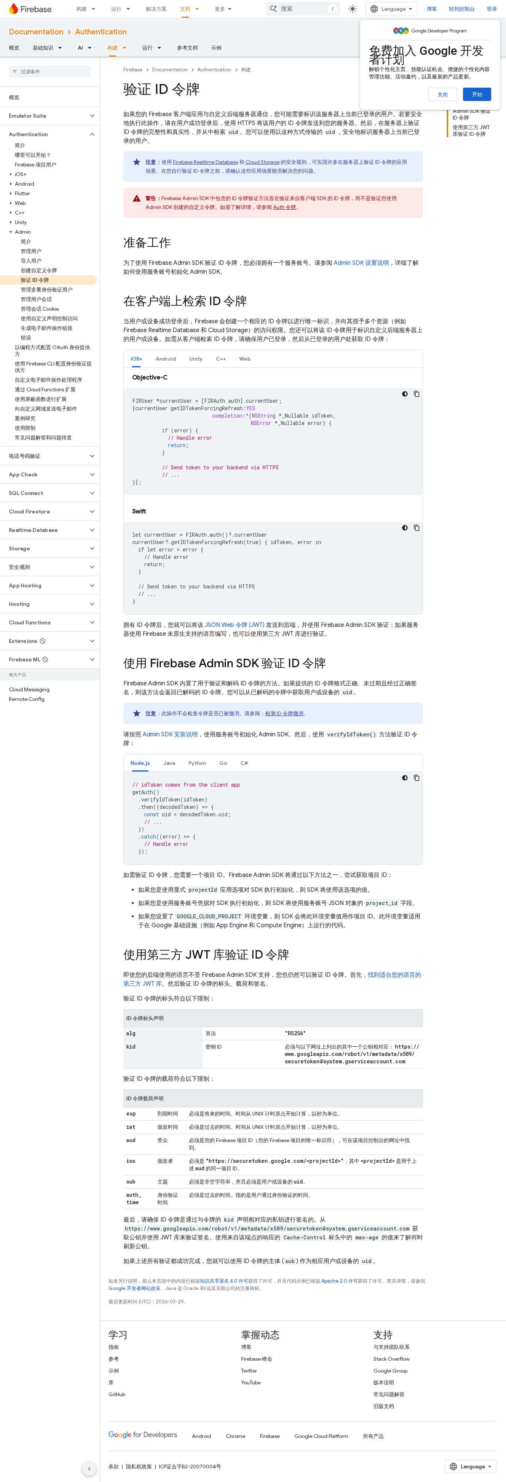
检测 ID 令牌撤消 (284, 713)
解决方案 (156, 9)
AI (80, 47)
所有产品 (373, 1436)
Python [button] (197, 763)
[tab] (136, 358)
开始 (477, 94)
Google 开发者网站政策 (134, 1288)
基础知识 (43, 47)
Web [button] (245, 358)
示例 (216, 47)
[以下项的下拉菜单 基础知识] (62, 48)
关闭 (442, 94)
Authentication (101, 32)
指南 (114, 1347)
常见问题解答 (389, 1394)
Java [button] (169, 763)
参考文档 (187, 47)
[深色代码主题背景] (405, 394)
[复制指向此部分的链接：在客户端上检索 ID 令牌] (254, 302)
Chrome (235, 1436)
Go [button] (223, 763)
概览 (14, 47)
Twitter (249, 1370)
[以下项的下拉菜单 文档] (199, 9)
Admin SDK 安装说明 (170, 734)
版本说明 (383, 1382)
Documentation (36, 32)
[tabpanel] (273, 493)
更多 (220, 9)
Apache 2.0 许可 (340, 1281)
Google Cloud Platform (321, 1436)
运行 (116, 9)
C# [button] (244, 763)
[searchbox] (50, 71)
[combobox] (303, 9)
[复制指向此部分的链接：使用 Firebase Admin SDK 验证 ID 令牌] (333, 664)
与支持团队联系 (391, 1347)
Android (201, 1436)
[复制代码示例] (417, 394)
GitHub (117, 1394)
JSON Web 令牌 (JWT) (234, 625)
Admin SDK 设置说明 (361, 263)
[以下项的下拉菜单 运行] (130, 9)
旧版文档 (383, 1406)
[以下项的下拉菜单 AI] (92, 48)
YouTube (251, 1382)
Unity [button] (196, 358)
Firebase (133, 70)
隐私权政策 (139, 1466)
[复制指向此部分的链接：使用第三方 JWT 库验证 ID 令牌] (296, 955)
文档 (185, 9)
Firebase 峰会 (256, 1359)
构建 (81, 9)
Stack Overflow (391, 1359)
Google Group (390, 1370)
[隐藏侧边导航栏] (89, 1468)
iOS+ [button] (136, 358)
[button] (44, 116)
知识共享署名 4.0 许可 (224, 1281)
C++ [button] (221, 358)
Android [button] (166, 358)
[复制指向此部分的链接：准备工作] (178, 243)
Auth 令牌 (284, 207)
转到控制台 (462, 9)
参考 (114, 1359)
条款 (114, 1466)
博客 (432, 9)
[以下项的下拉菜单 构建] (95, 9)
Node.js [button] (140, 763)
